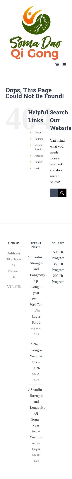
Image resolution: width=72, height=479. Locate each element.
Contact (38, 155)
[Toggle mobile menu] (64, 58)
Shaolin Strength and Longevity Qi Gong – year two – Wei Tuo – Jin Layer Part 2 (36, 283)
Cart (37, 161)
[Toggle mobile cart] (57, 58)
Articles (39, 149)
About (38, 126)
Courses (39, 132)
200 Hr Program (58, 272)
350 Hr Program (58, 260)
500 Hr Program (58, 248)
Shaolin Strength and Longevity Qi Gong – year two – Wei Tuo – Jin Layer (36, 412)
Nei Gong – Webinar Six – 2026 (36, 349)
